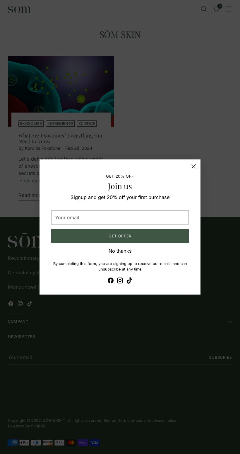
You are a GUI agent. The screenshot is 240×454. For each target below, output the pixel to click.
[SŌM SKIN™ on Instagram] (120, 281)
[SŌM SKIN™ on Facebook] (110, 281)
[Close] (193, 166)
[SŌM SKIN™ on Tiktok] (129, 281)
